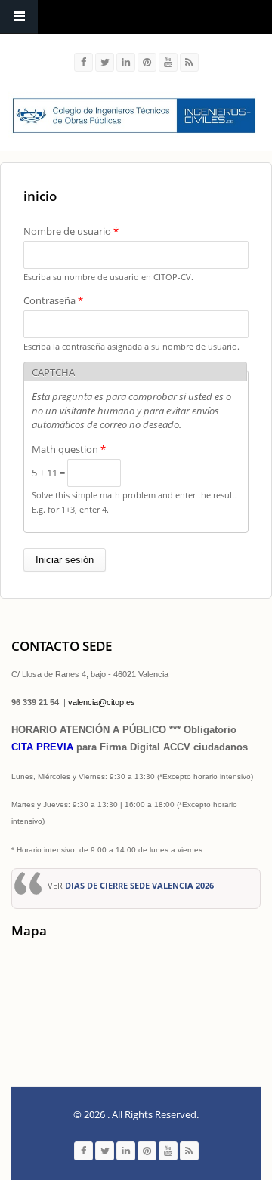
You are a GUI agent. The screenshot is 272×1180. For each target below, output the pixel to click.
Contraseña (53, 300)
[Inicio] (134, 115)
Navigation (19, 17)
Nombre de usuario (71, 231)
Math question (69, 449)
